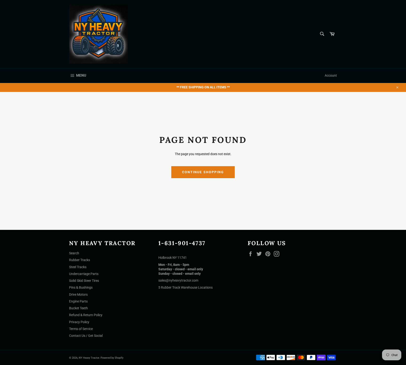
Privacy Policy (79, 322)
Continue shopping (203, 172)
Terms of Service (81, 329)
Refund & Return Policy (85, 315)
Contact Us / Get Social (86, 336)
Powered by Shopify (112, 357)
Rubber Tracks (79, 260)
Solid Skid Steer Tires (84, 281)
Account (331, 75)
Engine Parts (78, 301)
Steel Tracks (77, 267)
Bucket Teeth (78, 308)
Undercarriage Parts (83, 274)
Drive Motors (78, 294)
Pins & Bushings (81, 287)
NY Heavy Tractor (89, 357)
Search (74, 253)
